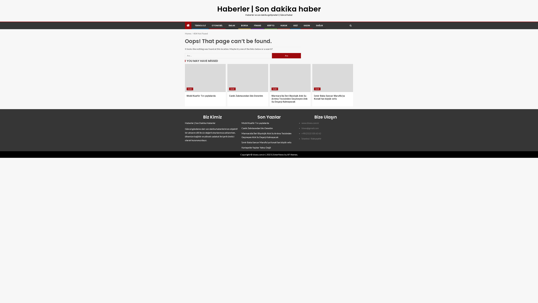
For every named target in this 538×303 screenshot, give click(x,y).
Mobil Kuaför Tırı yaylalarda (201, 96)
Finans (257, 25)
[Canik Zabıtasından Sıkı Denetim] (247, 78)
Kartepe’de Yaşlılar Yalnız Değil (256, 147)
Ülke (190, 89)
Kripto (270, 25)
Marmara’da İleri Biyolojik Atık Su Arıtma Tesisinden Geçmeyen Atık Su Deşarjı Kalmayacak (290, 99)
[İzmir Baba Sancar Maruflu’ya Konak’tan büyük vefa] (332, 78)
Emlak (232, 25)
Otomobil (217, 25)
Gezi (295, 25)
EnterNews (278, 154)
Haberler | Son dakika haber (269, 9)
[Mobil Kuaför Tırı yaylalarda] (205, 78)
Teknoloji (200, 25)
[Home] (188, 25)
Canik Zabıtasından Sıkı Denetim (246, 96)
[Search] (350, 25)
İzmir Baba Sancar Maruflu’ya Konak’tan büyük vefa (266, 142)
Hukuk (283, 25)
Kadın (307, 25)
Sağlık (319, 25)
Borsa (244, 25)
